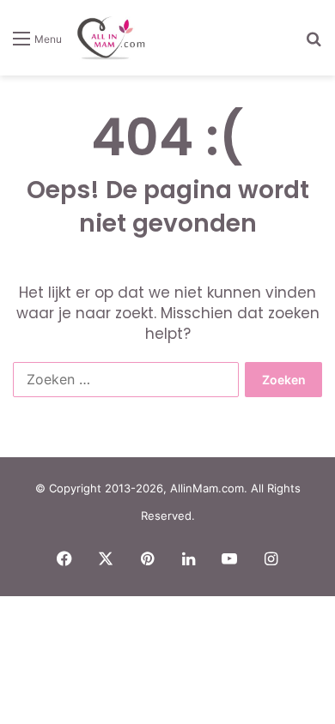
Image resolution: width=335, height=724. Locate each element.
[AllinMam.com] (111, 37)
